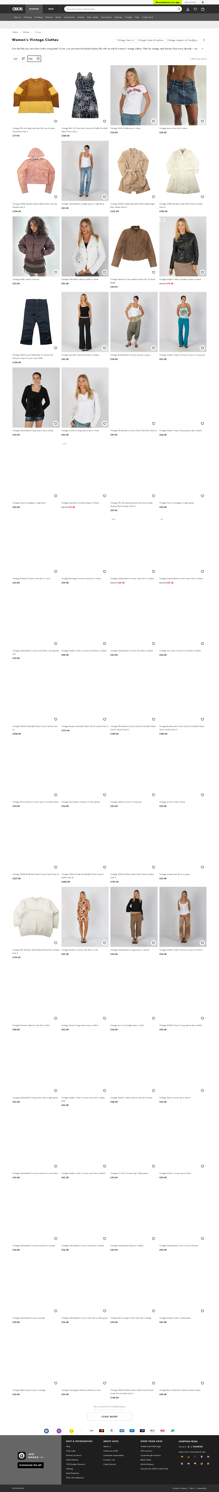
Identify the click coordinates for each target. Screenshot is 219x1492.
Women (26, 32)
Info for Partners (147, 1464)
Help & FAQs (190, 2)
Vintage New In (125, 40)
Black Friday (146, 1459)
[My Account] (188, 8)
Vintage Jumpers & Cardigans (183, 40)
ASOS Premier (72, 1459)
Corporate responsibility (113, 1455)
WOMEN (34, 9)
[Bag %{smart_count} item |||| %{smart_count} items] (202, 8)
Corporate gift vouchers (151, 1455)
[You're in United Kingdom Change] (202, 2)
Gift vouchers (146, 1450)
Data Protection (72, 1473)
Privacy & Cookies (180, 1488)
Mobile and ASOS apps (151, 1446)
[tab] (17, 17)
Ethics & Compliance (75, 1477)
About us (107, 1446)
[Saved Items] (195, 8)
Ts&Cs (192, 1488)
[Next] (204, 40)
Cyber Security (109, 1464)
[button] (182, 1457)
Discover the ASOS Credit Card (154, 1468)
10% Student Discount (75, 1464)
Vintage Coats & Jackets (150, 40)
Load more (109, 1416)
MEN (51, 9)
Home (15, 32)
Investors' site (109, 1459)
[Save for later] (55, 121)
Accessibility (201, 1488)
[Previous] (113, 40)
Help (68, 1446)
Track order (71, 1450)
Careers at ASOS (110, 1450)
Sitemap (69, 1468)
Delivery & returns (74, 1455)
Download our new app (168, 2)
